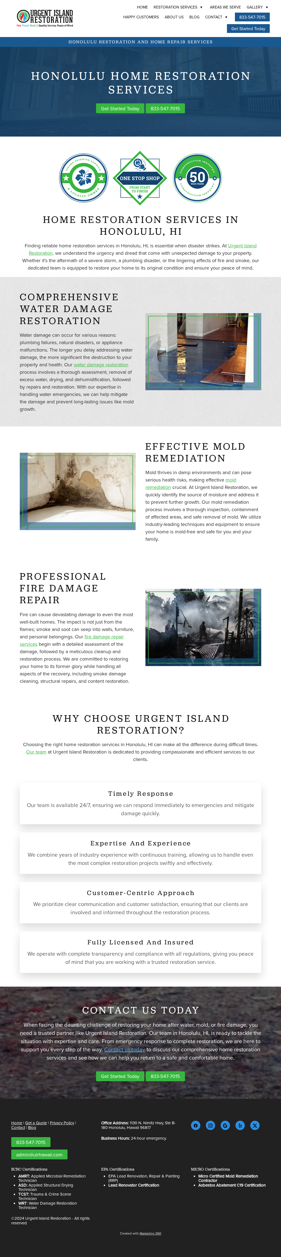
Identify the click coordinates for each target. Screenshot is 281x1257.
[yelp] (240, 1125)
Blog (194, 17)
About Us (174, 17)
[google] (225, 1125)
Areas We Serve (225, 7)
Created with (140, 1233)
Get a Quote (36, 1123)
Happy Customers (141, 17)
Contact (216, 17)
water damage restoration (101, 364)
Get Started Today (248, 29)
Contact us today (124, 1049)
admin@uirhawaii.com (39, 1154)
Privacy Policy (62, 1123)
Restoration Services (178, 7)
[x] (255, 1125)
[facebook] (195, 1125)
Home (142, 7)
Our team (36, 751)
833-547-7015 (252, 17)
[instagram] (210, 1125)
